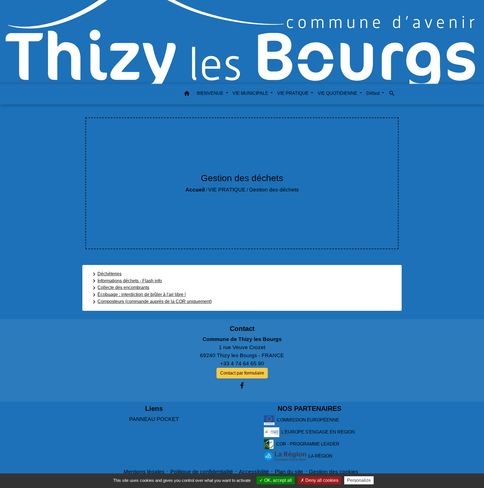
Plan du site (289, 472)
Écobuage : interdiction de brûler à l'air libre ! (138, 295)
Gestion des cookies (333, 472)
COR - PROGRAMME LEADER (307, 444)
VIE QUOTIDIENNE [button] (338, 93)
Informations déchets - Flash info (126, 281)
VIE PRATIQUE (227, 190)
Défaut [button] (373, 93)
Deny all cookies (321, 480)
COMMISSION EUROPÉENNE (308, 420)
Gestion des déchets (274, 190)
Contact (242, 328)
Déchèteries (106, 274)
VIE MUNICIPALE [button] (250, 93)
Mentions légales (144, 472)
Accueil (195, 190)
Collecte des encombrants (120, 288)
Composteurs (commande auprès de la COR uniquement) (151, 302)
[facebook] (242, 386)
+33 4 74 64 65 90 (242, 363)
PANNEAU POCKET (154, 419)
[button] (187, 94)
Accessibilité (254, 472)
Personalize (359, 480)
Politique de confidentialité (201, 472)
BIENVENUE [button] (211, 93)
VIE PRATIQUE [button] (293, 93)
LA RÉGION (320, 456)
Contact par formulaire (242, 373)
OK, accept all (277, 480)
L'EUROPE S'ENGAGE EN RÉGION (318, 432)
